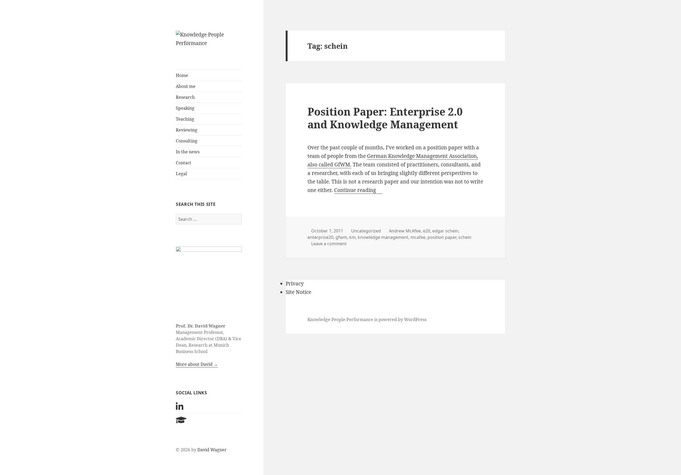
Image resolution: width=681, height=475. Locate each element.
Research (185, 97)
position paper (441, 237)
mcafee (417, 237)
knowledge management (383, 237)
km (352, 237)
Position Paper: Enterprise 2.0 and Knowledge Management (385, 117)
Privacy (295, 283)
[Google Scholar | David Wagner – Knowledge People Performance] (181, 421)
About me (186, 86)
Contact (183, 163)
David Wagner (212, 450)
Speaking (185, 108)
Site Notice (298, 292)
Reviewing (186, 130)
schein (464, 237)
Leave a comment (329, 244)
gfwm (341, 237)
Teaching (185, 119)
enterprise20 (320, 237)
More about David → (197, 364)
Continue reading (358, 190)
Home (182, 75)
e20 (426, 231)
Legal (181, 174)
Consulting (186, 141)
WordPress (415, 319)
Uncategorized (366, 231)
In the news (188, 152)
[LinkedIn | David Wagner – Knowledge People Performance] (179, 408)
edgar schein (445, 231)
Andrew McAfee (405, 231)
